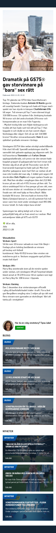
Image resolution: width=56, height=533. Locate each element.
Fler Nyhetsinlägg (43, 431)
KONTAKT (20, 328)
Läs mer (8, 360)
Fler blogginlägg (44, 335)
